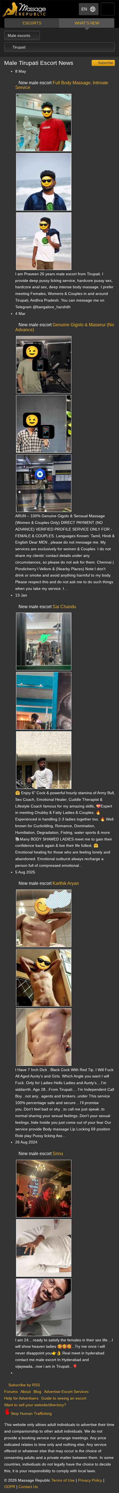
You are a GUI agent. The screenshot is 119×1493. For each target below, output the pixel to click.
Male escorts (19, 35)
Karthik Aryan (66, 883)
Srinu (58, 1153)
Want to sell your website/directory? (35, 1405)
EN (84, 9)
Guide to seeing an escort (63, 1398)
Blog (37, 1391)
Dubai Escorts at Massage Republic (24, 9)
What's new (87, 23)
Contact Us (28, 1486)
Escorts (32, 23)
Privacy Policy (90, 1480)
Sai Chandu (64, 606)
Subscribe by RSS (23, 1385)
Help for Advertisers (21, 1398)
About (25, 1391)
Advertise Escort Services (66, 1391)
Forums (11, 1391)
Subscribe (105, 63)
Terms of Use (63, 1480)
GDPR (9, 1486)
